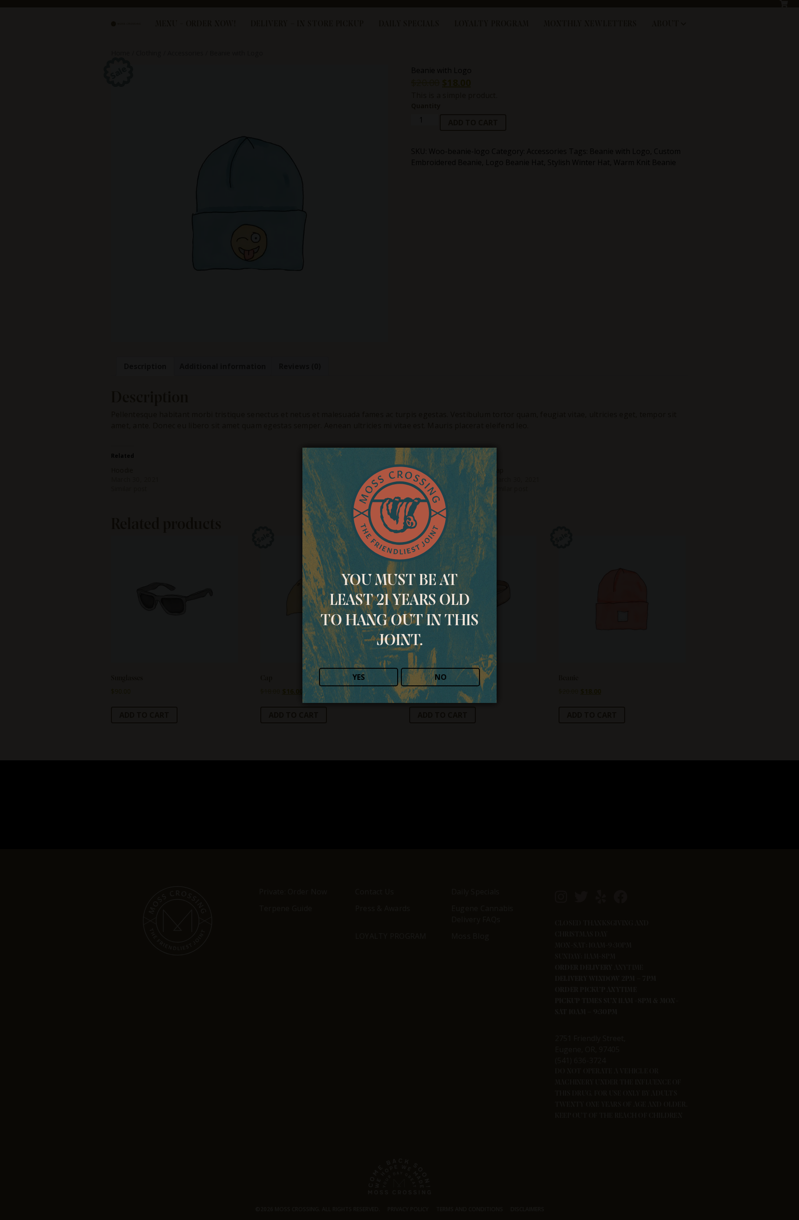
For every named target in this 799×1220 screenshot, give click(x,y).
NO (441, 677)
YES (358, 677)
